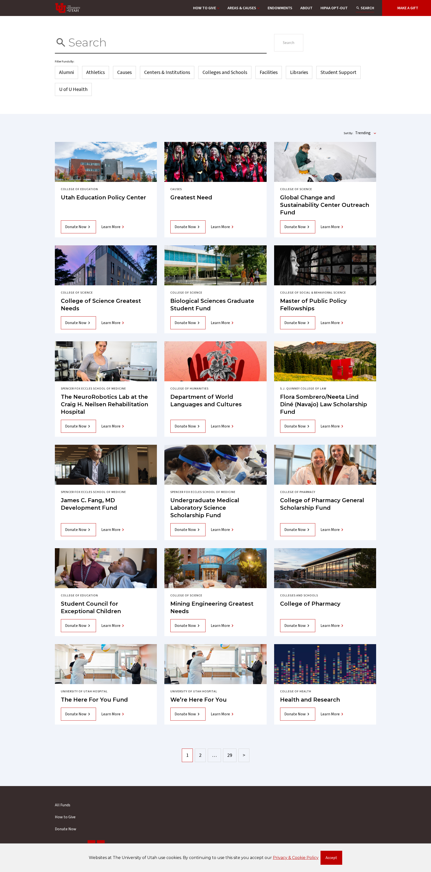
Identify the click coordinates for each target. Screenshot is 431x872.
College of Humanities (189, 389)
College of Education (79, 189)
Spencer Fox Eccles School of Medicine (93, 389)
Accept (333, 859)
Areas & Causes (241, 8)
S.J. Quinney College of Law (303, 389)
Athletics (95, 72)
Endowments (280, 8)
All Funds (62, 805)
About (306, 8)
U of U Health (73, 89)
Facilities (269, 72)
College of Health (295, 691)
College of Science (296, 189)
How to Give (204, 8)
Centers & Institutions (167, 72)
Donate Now (76, 227)
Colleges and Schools (225, 72)
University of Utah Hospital (84, 691)
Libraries (299, 72)
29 (229, 755)
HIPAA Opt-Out (334, 8)
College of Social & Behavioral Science (313, 293)
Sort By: (348, 133)
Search (367, 8)
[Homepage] (68, 8)
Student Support (338, 72)
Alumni (66, 72)
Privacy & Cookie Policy (296, 857)
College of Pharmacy (297, 492)
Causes (124, 72)
